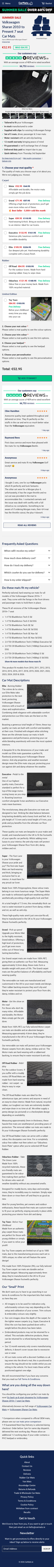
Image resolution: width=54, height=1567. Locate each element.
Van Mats (27, 1481)
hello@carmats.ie (37, 1527)
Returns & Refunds (27, 1489)
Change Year (6, 42)
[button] (6, 116)
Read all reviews (27, 525)
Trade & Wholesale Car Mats (27, 1493)
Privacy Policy (27, 1497)
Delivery (27, 1474)
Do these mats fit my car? (11, 158)
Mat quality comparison (32, 158)
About (27, 1462)
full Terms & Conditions (29, 1379)
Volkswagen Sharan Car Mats (23, 1409)
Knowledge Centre (27, 1485)
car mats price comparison (28, 1421)
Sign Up (46, 1549)
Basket (49, 3)
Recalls (27, 1512)
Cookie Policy (27, 1504)
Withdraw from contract (27, 1508)
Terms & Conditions (27, 1501)
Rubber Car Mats (27, 1477)
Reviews (27, 1470)
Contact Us (27, 1466)
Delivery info (6, 161)
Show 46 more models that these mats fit (23, 661)
